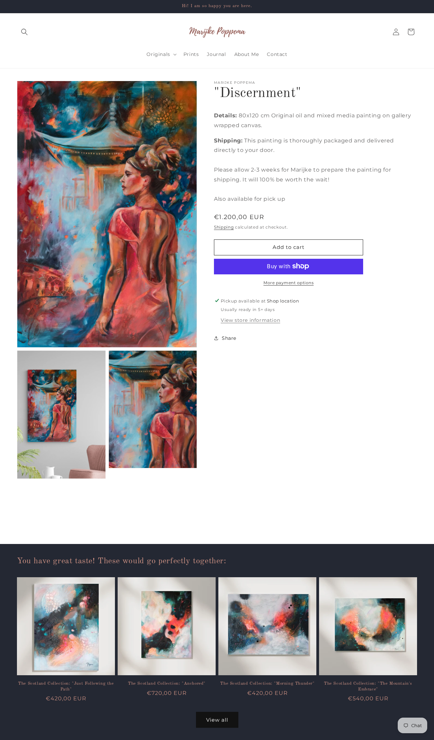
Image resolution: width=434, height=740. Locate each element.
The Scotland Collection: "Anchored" (166, 683)
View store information (250, 320)
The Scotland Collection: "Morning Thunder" (267, 683)
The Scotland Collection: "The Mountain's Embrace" (368, 686)
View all (217, 720)
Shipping (224, 227)
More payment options (288, 282)
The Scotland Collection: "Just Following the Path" (66, 686)
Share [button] (229, 338)
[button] (24, 31)
